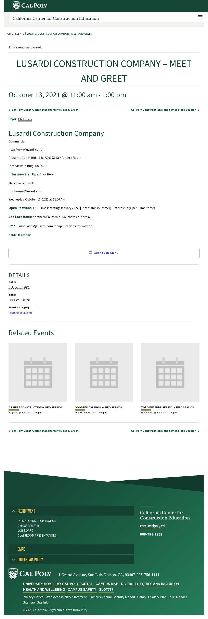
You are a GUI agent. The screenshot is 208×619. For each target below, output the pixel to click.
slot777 (106, 589)
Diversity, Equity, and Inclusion (150, 584)
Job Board (25, 531)
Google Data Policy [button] (30, 559)
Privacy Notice (33, 597)
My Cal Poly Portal (74, 584)
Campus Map (107, 584)
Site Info (43, 602)
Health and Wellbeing (44, 589)
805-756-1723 (151, 534)
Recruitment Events (20, 313)
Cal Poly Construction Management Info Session (164, 110)
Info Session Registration (37, 521)
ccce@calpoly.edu (153, 525)
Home (9, 33)
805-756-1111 (148, 574)
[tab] (71, 511)
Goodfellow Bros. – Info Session (98, 407)
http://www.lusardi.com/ (25, 149)
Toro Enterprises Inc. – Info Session (167, 407)
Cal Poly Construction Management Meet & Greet (45, 110)
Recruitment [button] (26, 511)
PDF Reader (178, 597)
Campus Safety (82, 589)
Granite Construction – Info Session (36, 407)
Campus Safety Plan (152, 597)
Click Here (25, 119)
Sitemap (29, 602)
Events (19, 33)
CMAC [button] (21, 549)
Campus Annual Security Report (112, 597)
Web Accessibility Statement (66, 597)
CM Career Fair (28, 526)
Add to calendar (105, 253)
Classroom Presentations (37, 536)
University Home (38, 584)
